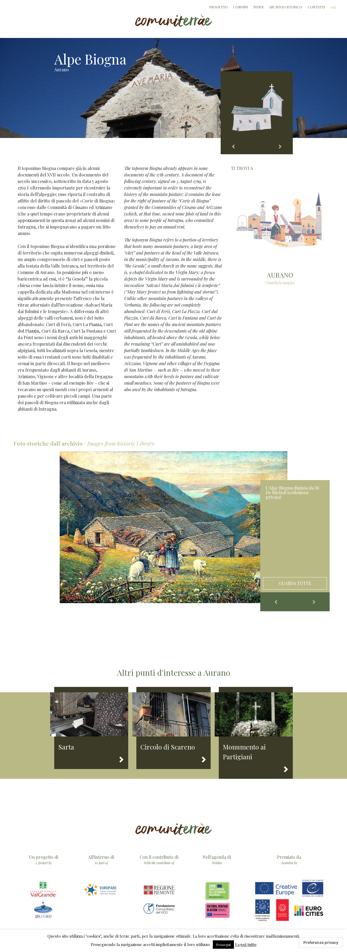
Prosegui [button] (223, 944)
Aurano (61, 69)
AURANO (280, 275)
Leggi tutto (245, 944)
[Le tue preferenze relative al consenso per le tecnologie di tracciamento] (321, 942)
